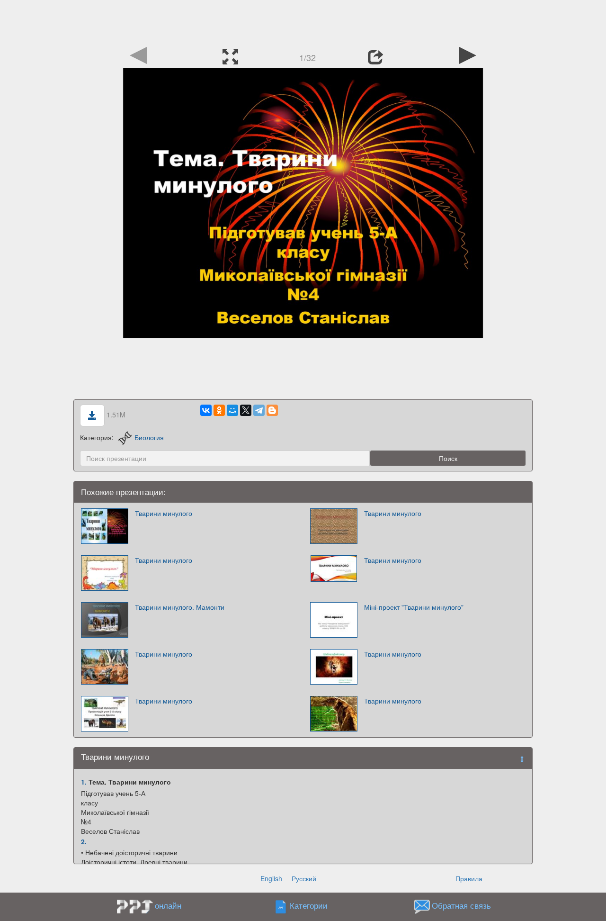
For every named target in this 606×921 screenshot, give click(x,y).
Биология (149, 437)
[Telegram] (259, 410)
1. (84, 781)
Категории (309, 906)
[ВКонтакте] (206, 410)
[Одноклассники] (219, 410)
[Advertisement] (303, 21)
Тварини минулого (163, 513)
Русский (304, 878)
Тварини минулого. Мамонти (179, 607)
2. (84, 841)
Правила (468, 878)
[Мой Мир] (232, 410)
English (271, 878)
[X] (245, 410)
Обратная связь (461, 906)
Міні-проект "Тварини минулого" (413, 607)
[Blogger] (272, 410)
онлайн (168, 905)
